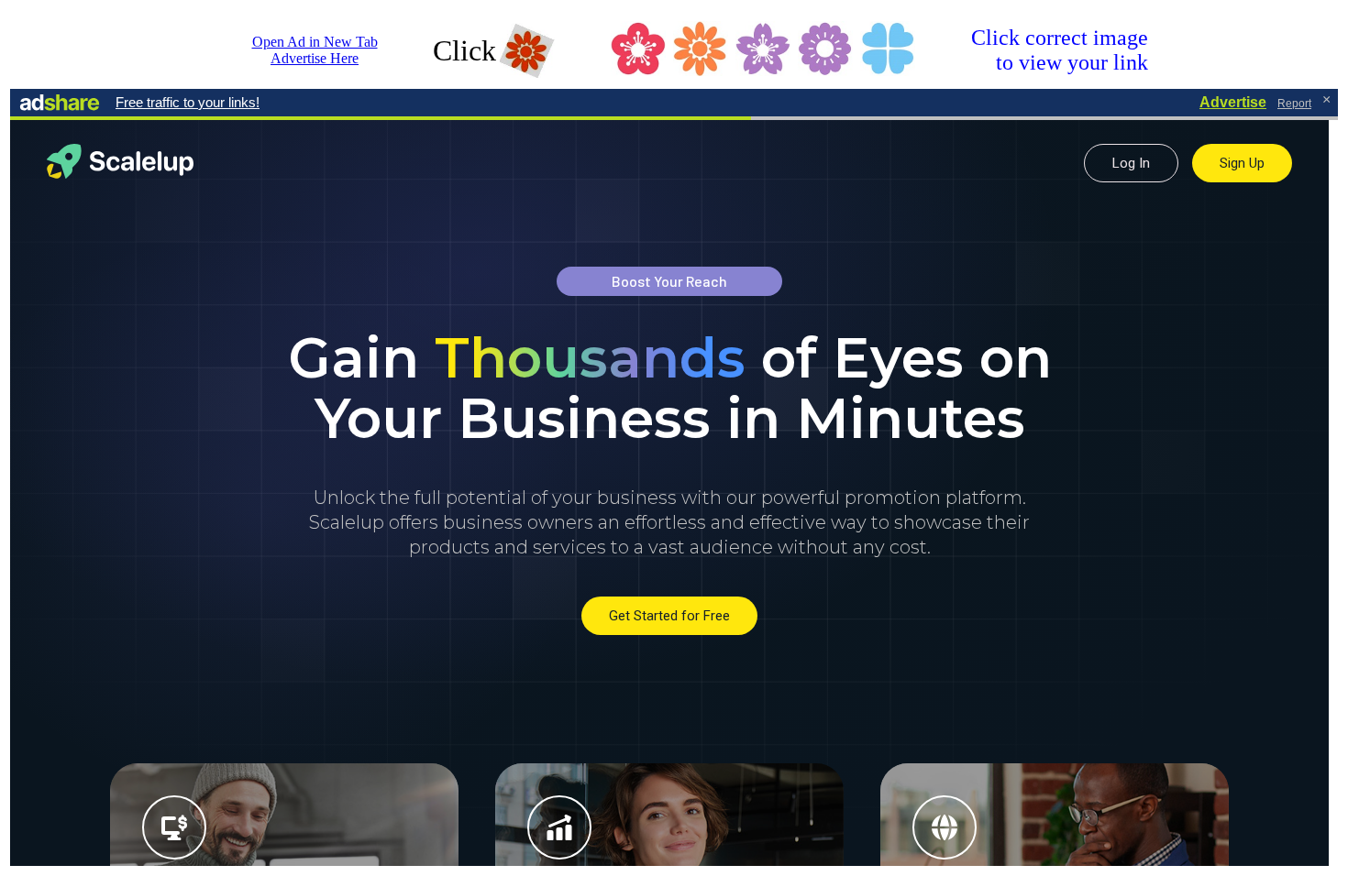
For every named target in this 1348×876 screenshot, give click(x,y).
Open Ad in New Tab (315, 41)
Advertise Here (315, 58)
